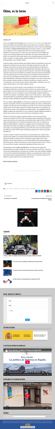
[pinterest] (47, 191)
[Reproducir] (5, 374)
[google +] (42, 191)
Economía (11, 188)
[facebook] (36, 191)
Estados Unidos (17, 188)
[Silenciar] (47, 374)
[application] (27, 362)
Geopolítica (23, 188)
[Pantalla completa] (50, 374)
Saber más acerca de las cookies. (27, 427)
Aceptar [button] (27, 424)
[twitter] (39, 191)
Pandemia (27, 188)
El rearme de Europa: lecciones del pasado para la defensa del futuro (28, 270)
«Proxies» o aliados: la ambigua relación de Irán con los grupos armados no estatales (22, 255)
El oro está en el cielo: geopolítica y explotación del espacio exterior (28, 261)
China (8, 188)
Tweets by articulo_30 (8, 416)
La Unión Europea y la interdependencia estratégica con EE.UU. (26, 279)
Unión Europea (32, 188)
